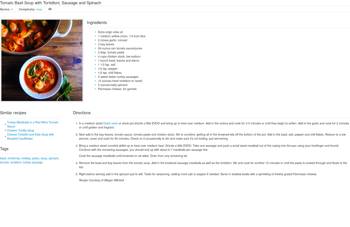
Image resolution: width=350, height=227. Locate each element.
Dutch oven (110, 123)
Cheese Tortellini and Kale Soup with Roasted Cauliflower (30, 136)
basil (3, 158)
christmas (13, 158)
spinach (54, 158)
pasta (35, 158)
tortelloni (16, 162)
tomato (4, 162)
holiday (25, 158)
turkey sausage (33, 162)
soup (44, 158)
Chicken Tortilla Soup (20, 130)
